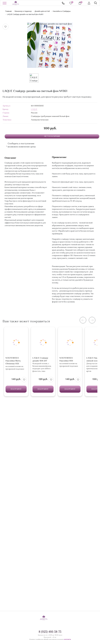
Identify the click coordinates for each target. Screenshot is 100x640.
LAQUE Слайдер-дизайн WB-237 (40, 359)
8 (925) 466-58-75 (63, 3)
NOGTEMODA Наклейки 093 (66, 359)
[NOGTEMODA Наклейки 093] (70, 342)
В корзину (16, 389)
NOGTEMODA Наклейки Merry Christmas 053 (13, 361)
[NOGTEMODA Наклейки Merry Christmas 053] (16, 342)
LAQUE (34, 109)
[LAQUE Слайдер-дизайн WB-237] (43, 342)
